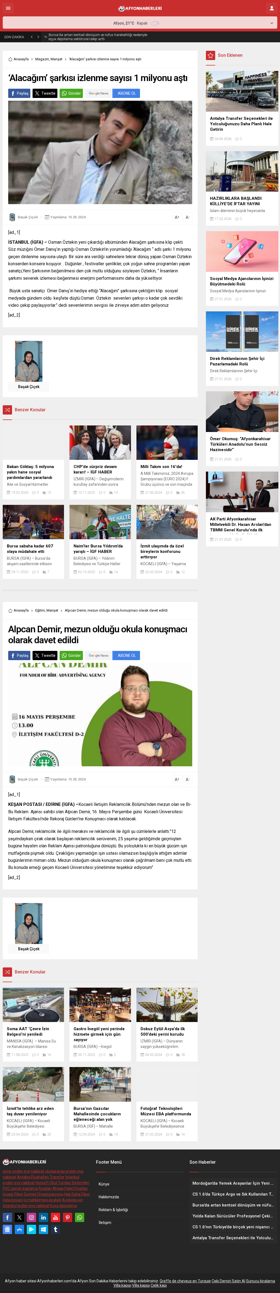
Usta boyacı (13, 1200)
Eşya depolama (63, 1205)
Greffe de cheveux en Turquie (185, 1281)
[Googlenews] (7, 1229)
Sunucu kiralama (260, 1281)
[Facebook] (7, 1217)
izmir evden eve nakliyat (23, 1171)
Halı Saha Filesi (77, 1194)
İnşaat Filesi (13, 1194)
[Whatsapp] (79, 1217)
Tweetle (48, 93)
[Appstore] (19, 1229)
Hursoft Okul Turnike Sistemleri (62, 1183)
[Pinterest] (67, 1217)
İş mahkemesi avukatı (42, 1200)
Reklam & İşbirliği (113, 1210)
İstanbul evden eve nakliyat (26, 1205)
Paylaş (22, 93)
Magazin (42, 59)
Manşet (56, 59)
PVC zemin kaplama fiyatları (27, 1188)
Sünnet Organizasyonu (43, 1194)
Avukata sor (72, 1200)
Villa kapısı (122, 1285)
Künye (104, 1184)
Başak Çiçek (28, 217)
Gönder (74, 93)
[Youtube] (55, 1217)
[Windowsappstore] (43, 1229)
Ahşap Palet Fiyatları (70, 1188)
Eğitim (40, 610)
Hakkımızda (109, 1197)
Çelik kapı (159, 1285)
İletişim (105, 1222)
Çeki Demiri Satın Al (228, 1281)
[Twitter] (19, 1217)
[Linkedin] (43, 1217)
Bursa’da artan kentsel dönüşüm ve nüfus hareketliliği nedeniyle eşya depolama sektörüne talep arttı (98, 37)
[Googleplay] (31, 1229)
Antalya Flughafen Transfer (41, 1177)
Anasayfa (21, 59)
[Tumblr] (55, 1229)
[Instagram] (31, 1217)
